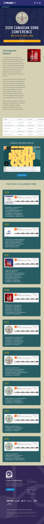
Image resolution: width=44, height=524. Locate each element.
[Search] (37, 3)
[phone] (27, 484)
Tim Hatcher (30, 134)
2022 (6, 224)
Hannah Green (31, 125)
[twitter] (30, 482)
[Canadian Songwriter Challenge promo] (33, 49)
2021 (6, 254)
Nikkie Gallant (20, 131)
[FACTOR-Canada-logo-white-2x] (13, 500)
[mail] (36, 482)
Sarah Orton (30, 131)
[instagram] (32, 482)
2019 (6, 322)
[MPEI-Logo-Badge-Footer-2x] (9, 471)
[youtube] (34, 482)
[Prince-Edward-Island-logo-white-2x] (35, 500)
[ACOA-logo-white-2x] (26, 500)
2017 (6, 383)
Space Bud (20, 134)
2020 (6, 289)
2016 (6, 410)
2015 (6, 438)
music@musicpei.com (31, 493)
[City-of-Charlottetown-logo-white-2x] (9, 503)
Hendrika (30, 122)
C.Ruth (19, 128)
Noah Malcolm (21, 125)
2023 (6, 192)
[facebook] (27, 482)
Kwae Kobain (30, 128)
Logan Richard (21, 122)
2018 (6, 352)
